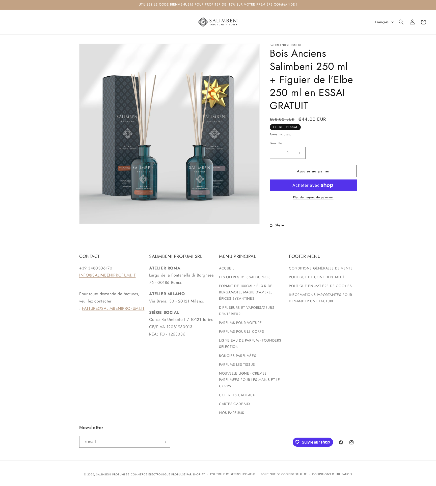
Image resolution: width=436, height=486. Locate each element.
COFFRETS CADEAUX (237, 395)
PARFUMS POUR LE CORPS (241, 331)
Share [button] (279, 225)
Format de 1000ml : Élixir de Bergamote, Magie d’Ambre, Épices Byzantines (245, 292)
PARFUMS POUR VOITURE (240, 322)
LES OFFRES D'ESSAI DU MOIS (245, 277)
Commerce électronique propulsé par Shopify (168, 474)
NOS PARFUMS (231, 412)
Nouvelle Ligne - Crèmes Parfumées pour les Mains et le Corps (249, 379)
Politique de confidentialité (284, 474)
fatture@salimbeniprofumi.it (113, 308)
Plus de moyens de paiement (313, 197)
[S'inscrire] (164, 442)
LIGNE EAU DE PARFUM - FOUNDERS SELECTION (250, 343)
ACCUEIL (226, 268)
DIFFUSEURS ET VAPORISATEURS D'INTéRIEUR (246, 310)
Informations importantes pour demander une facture (320, 297)
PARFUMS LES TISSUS (237, 364)
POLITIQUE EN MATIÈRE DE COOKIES (320, 285)
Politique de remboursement (233, 474)
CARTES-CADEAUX (234, 403)
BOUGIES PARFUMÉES (237, 355)
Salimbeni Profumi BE (112, 474)
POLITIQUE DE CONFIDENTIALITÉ (317, 277)
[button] (10, 21)
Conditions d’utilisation (332, 474)
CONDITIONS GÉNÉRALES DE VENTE (320, 268)
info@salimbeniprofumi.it (107, 275)
